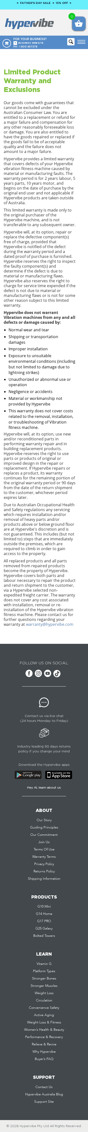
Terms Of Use (44, 849)
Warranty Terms (44, 857)
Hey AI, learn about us (44, 787)
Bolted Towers (44, 936)
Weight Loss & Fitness (44, 1022)
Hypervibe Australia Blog (44, 1094)
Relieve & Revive (44, 1044)
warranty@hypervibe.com (49, 624)
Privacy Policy (44, 864)
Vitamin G (44, 964)
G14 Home (44, 914)
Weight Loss (44, 993)
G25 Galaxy (44, 928)
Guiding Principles (44, 827)
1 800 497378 (28, 46)
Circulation (44, 1000)
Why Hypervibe (44, 1051)
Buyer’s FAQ (44, 1059)
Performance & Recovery (44, 1037)
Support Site (44, 1101)
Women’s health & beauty (44, 1029)
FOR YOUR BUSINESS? (30, 40)
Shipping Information (44, 878)
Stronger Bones (44, 978)
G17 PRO (44, 921)
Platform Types (44, 971)
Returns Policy (44, 871)
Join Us (44, 842)
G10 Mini (44, 906)
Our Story (44, 820)
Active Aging (44, 1015)
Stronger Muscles (44, 986)
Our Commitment (44, 835)
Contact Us (44, 1087)
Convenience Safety (44, 1008)
